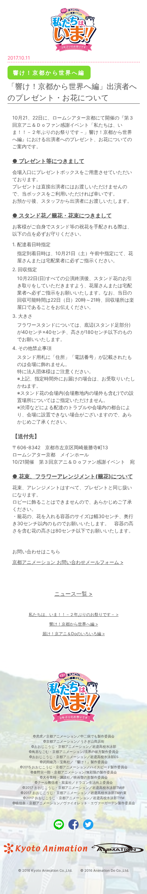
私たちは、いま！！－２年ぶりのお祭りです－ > (74, 614)
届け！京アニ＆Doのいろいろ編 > (73, 633)
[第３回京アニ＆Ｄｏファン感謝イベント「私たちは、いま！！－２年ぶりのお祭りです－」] (73, 29)
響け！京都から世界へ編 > (73, 624)
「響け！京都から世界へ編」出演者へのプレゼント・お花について (72, 92)
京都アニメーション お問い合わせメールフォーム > (67, 562)
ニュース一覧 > (73, 593)
